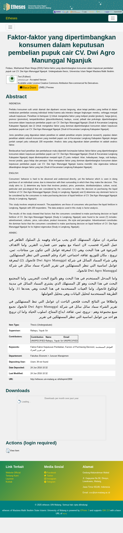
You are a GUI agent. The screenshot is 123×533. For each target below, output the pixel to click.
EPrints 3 (84, 510)
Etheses (11, 18)
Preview (50, 87)
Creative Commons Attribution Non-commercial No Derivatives (69, 83)
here (65, 514)
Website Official (13, 472)
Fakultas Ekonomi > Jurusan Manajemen (49, 356)
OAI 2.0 (106, 510)
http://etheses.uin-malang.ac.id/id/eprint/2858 (51, 379)
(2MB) (33, 87)
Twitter (49, 475)
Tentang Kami (12, 475)
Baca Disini (29, 87)
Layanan (10, 479)
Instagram (51, 479)
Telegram (50, 482)
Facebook (51, 472)
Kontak (9, 482)
